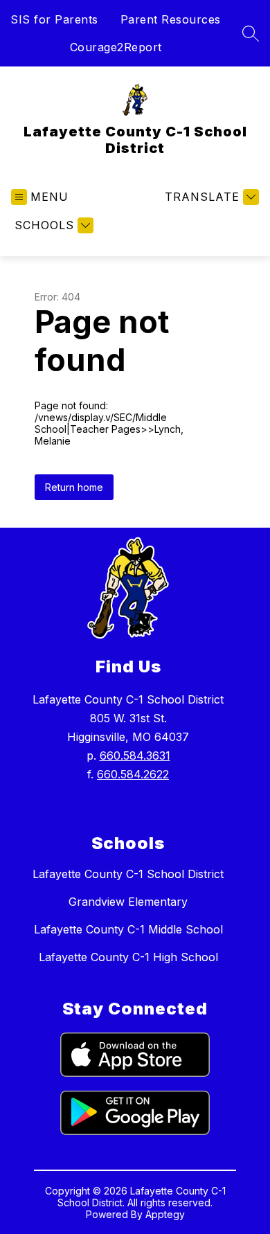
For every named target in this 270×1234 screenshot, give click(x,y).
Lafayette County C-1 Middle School (128, 929)
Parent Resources (170, 19)
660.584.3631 (135, 755)
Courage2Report (116, 47)
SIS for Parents (54, 19)
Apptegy (165, 1214)
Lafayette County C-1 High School (128, 957)
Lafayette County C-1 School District (128, 874)
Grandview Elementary (128, 902)
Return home (74, 487)
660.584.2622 (133, 774)
